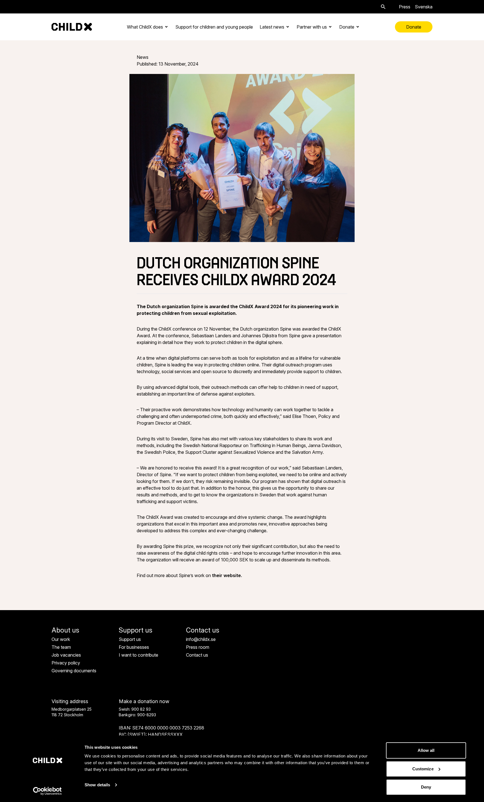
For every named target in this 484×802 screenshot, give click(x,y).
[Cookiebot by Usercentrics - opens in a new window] (47, 791)
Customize (423, 768)
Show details (97, 784)
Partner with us (312, 27)
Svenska (423, 7)
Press (404, 7)
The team (61, 647)
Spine (197, 306)
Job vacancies (66, 655)
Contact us (197, 655)
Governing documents (74, 670)
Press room (197, 647)
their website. (227, 575)
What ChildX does (145, 27)
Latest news (272, 27)
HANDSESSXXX (165, 734)
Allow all (426, 750)
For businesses (134, 647)
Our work (61, 639)
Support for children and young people (214, 27)
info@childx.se (201, 639)
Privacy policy (66, 663)
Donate (346, 27)
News (142, 57)
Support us (130, 639)
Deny (426, 787)
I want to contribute (138, 655)
